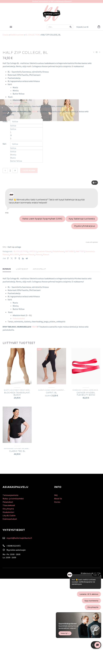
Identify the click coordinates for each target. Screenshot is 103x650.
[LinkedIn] (23, 258)
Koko (5, 121)
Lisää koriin (29, 170)
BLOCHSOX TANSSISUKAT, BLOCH (17, 393)
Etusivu (6, 34)
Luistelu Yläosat (45, 251)
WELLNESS (14, 254)
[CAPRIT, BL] (51, 366)
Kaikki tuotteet (17, 34)
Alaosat (41, 390)
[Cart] (98, 26)
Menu (11, 27)
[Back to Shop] (96, 52)
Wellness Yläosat (27, 254)
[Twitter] (12, 258)
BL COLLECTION (32, 34)
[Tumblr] (19, 258)
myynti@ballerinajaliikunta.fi (19, 538)
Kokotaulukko (19, 103)
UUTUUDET (70, 251)
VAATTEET (80, 251)
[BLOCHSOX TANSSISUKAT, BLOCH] (17, 366)
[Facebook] (8, 258)
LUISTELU (33, 251)
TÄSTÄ (35, 111)
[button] (70, 27)
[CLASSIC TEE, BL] (17, 425)
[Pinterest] (15, 258)
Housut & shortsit (57, 390)
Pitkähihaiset (58, 251)
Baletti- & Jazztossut (11, 390)
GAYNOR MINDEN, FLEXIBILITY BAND (86, 393)
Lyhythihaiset (9, 448)
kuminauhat (77, 390)
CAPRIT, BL (51, 392)
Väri (4, 144)
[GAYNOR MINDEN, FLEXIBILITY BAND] (85, 366)
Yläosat (39, 254)
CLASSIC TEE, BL (17, 451)
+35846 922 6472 (13, 545)
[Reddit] (27, 258)
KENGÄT (22, 390)
